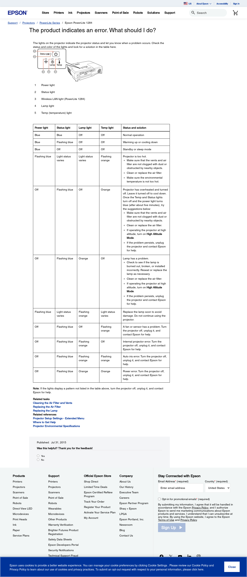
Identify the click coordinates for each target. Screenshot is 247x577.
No (42, 460)
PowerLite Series (50, 22)
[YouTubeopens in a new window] (180, 556)
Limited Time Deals (95, 486)
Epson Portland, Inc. (131, 519)
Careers (124, 497)
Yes (43, 456)
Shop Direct (91, 481)
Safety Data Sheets (60, 539)
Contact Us (126, 535)
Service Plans (21, 535)
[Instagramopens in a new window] (198, 556)
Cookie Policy (200, 565)
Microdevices (21, 513)
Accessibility (222, 3)
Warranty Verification (60, 524)
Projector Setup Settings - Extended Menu (58, 418)
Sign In (236, 3)
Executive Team (129, 492)
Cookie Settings (158, 565)
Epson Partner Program (133, 503)
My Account (91, 517)
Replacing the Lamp (45, 410)
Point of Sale (20, 497)
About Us (125, 481)
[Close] (232, 567)
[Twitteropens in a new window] (170, 556)
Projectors (28, 22)
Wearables (54, 508)
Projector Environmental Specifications (56, 426)
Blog (122, 530)
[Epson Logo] (18, 12)
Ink (14, 524)
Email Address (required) (173, 481)
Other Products (57, 519)
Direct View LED (22, 508)
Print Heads (20, 519)
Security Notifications (61, 550)
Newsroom (126, 524)
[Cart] (235, 13)
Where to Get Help (44, 422)
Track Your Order (94, 501)
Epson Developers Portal (63, 544)
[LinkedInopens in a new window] (189, 556)
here (200, 569)
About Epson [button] (202, 3)
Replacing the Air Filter (47, 406)
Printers (17, 481)
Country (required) (216, 481)
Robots (17, 503)
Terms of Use (166, 519)
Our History (126, 486)
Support (13, 22)
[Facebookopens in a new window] (161, 556)
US (190, 3)
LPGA (123, 513)
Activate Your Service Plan (100, 512)
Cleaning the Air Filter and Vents (52, 402)
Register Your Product (97, 507)
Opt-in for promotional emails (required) (186, 499)
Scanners (18, 492)
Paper (16, 530)
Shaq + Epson (128, 508)
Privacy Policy (200, 507)
